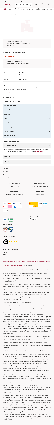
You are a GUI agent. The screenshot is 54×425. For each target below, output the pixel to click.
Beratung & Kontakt (41, 1)
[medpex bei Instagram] (33, 219)
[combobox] (23, 5)
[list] (27, 26)
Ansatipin (21, 77)
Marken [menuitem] (43, 9)
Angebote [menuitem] (51, 9)
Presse (15, 261)
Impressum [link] (6, 265)
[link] (5, 229)
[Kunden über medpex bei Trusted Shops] (10, 242)
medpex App (19, 1)
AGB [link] (19, 261)
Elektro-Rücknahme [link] (40, 261)
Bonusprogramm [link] (6, 1)
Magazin (13, 1)
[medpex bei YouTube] (35, 219)
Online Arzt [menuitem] (10, 9)
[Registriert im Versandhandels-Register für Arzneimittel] (10, 220)
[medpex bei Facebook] (30, 219)
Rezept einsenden (39, 151)
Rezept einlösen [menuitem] (5, 9)
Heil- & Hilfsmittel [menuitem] (37, 9)
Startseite (5, 14)
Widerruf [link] (24, 261)
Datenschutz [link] (30, 261)
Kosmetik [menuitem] (31, 9)
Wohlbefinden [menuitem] (24, 9)
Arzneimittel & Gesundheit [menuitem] (16, 9)
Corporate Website (8, 261)
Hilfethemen (48, 1)
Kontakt (48, 261)
